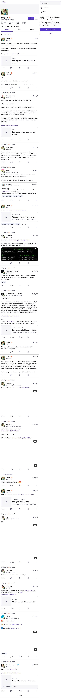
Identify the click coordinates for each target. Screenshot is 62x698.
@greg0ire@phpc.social (6, 19)
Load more (19, 695)
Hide (35, 249)
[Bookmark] (28, 68)
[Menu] (36, 18)
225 (10, 23)
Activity (7, 29)
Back (4, 2)
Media (19, 29)
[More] (37, 68)
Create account (50, 29)
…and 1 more (23, 224)
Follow (31, 18)
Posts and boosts (6, 34)
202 (2, 23)
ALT (35, 259)
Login (50, 33)
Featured (32, 29)
